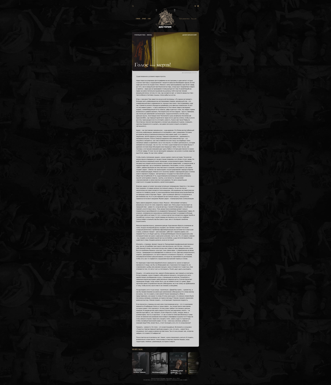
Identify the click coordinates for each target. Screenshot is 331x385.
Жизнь (149, 35)
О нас (149, 19)
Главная (138, 19)
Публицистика (184, 19)
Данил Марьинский (189, 35)
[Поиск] (133, 6)
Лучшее (144, 19)
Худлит (193, 19)
